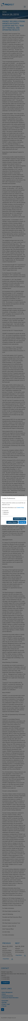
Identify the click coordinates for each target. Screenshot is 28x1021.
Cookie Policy (20, 507)
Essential (5, 510)
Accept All (22, 522)
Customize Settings (19, 519)
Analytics (5, 514)
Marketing (6, 512)
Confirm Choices (12, 522)
